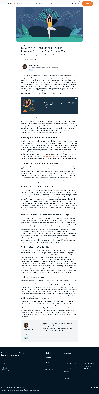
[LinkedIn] (91, 387)
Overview (67, 371)
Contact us (87, 3)
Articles (66, 357)
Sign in (77, 3)
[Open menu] (76, 98)
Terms (86, 360)
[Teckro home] (11, 3)
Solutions (20, 3)
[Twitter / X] (94, 387)
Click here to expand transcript (29, 117)
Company (50, 3)
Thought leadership (70, 363)
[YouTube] (97, 387)
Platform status (89, 363)
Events (47, 362)
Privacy (86, 357)
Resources (39, 3)
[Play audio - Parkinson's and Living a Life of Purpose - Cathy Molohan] (40, 105)
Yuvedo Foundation (52, 156)
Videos (66, 360)
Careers (66, 375)
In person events (50, 366)
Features (29, 3)
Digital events (49, 369)
